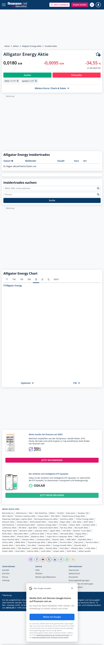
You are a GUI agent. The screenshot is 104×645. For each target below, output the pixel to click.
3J (42, 279)
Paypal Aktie (80, 533)
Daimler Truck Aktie (82, 530)
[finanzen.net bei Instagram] (30, 559)
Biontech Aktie (26, 530)
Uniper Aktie (58, 551)
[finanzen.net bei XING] (61, 559)
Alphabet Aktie (84, 539)
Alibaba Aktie (77, 548)
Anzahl (60, 160)
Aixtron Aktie (33, 551)
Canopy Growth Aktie (62, 545)
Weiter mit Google (52, 617)
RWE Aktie (79, 536)
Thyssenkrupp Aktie (36, 542)
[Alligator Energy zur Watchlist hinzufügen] (98, 54)
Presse (5, 577)
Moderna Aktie (37, 536)
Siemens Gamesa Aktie (25, 516)
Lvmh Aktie (46, 551)
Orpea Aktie (43, 516)
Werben (39, 574)
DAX (30, 513)
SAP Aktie (66, 530)
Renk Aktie (7, 533)
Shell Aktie (71, 551)
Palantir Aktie (58, 539)
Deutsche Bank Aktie (48, 527)
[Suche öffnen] (92, 5)
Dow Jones (70, 513)
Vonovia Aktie (44, 545)
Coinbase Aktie (43, 539)
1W (14, 279)
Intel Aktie (64, 548)
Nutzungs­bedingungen (79, 580)
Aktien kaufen (84, 551)
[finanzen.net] (17, 3)
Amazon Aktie (8, 522)
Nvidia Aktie (22, 522)
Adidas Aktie (37, 548)
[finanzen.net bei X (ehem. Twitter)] (48, 559)
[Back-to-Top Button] (96, 642)
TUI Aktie (63, 525)
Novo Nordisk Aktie (10, 539)
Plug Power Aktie (9, 530)
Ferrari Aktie (52, 533)
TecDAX (60, 513)
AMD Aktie (71, 539)
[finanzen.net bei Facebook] (36, 559)
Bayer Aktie (65, 522)
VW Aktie (22, 527)
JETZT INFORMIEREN (52, 460)
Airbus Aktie (7, 542)
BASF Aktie (88, 522)
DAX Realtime (41, 513)
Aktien (16, 46)
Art (85, 160)
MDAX (52, 513)
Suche (52, 200)
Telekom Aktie (8, 536)
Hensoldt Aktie (66, 533)
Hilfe (37, 570)
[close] (72, 588)
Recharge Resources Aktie (46, 519)
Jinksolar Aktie (41, 530)
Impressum (74, 570)
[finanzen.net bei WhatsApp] (67, 559)
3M (29, 279)
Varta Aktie (20, 545)
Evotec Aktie (7, 551)
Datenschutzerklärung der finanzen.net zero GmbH (50, 637)
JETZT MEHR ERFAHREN (52, 495)
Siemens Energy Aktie (47, 525)
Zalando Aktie (80, 545)
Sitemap (6, 580)
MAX (56, 279)
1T (7, 279)
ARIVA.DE (10, 607)
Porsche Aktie (66, 542)
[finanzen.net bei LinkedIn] (55, 559)
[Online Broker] (18, 6)
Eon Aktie (32, 545)
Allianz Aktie (74, 525)
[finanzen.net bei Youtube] (43, 559)
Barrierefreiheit (76, 587)
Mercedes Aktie (21, 533)
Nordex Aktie (51, 548)
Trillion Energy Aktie (85, 519)
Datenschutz (74, 574)
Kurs (76, 160)
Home (7, 46)
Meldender (30, 160)
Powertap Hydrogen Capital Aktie (17, 519)
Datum (7, 160)
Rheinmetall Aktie (38, 522)
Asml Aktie (20, 551)
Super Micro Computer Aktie (59, 536)
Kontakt (5, 570)
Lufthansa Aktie (9, 527)
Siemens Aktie (89, 525)
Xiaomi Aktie (7, 545)
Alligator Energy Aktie (31, 46)
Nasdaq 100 (83, 513)
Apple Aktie (55, 530)
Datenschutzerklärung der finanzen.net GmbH (52, 635)
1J (36, 279)
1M (21, 279)
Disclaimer (73, 577)
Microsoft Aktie (81, 527)
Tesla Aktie (53, 522)
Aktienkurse (21, 513)
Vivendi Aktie (23, 536)
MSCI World (7, 516)
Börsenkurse (8, 513)
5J (48, 279)
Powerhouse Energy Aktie (73, 516)
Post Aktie (55, 516)
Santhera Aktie (66, 519)
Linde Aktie (90, 548)
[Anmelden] (98, 4)
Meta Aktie (52, 542)
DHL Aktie (77, 522)
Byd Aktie (33, 527)
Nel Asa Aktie (66, 527)
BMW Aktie (20, 542)
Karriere (6, 574)
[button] (59, 5)
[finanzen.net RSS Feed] (73, 559)
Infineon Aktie (28, 539)
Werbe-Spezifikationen (45, 577)
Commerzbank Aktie (26, 525)
